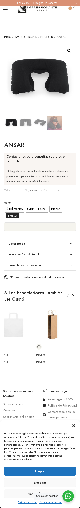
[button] (74, 426)
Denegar (40, 482)
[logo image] (38, 8)
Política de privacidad (50, 502)
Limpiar (12, 215)
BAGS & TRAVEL (26, 37)
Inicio (7, 37)
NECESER (46, 37)
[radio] (14, 209)
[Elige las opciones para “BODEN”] (7, 347)
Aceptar (40, 471)
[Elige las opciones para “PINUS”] (46, 347)
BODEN (9, 355)
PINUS (47, 355)
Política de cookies (27, 502)
